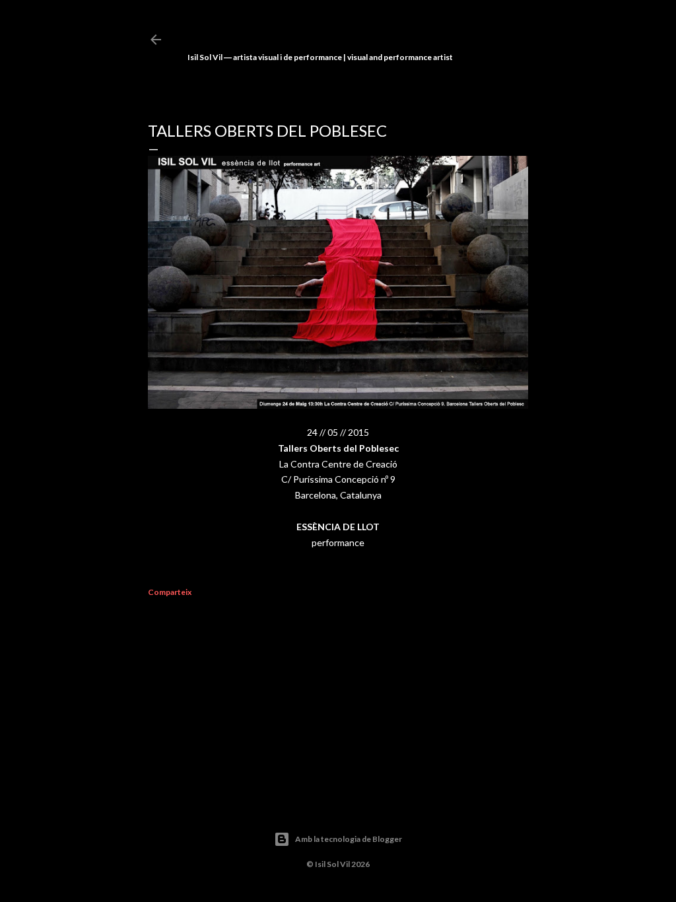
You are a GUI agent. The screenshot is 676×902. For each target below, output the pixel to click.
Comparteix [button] (169, 592)
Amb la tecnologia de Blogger (348, 839)
